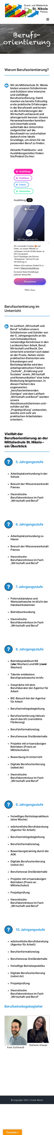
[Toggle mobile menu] (48, 19)
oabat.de (17, 864)
